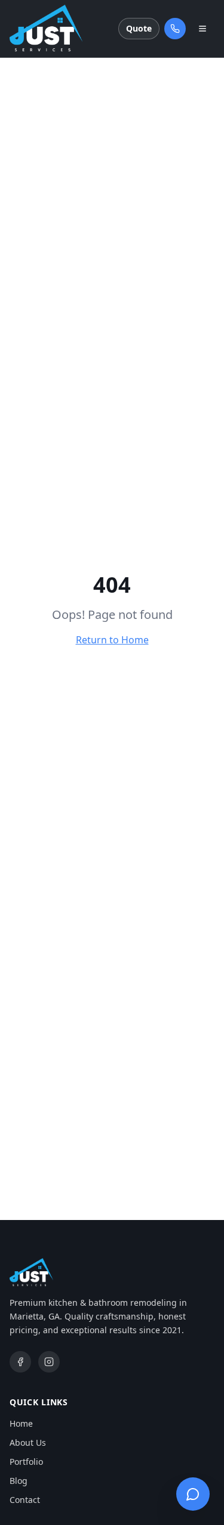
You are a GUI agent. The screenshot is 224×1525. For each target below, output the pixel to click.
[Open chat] (193, 1494)
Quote (139, 28)
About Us (28, 1442)
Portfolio (26, 1461)
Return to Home (112, 639)
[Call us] (175, 28)
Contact (25, 1499)
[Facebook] (20, 1361)
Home (21, 1423)
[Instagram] (49, 1361)
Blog (18, 1480)
